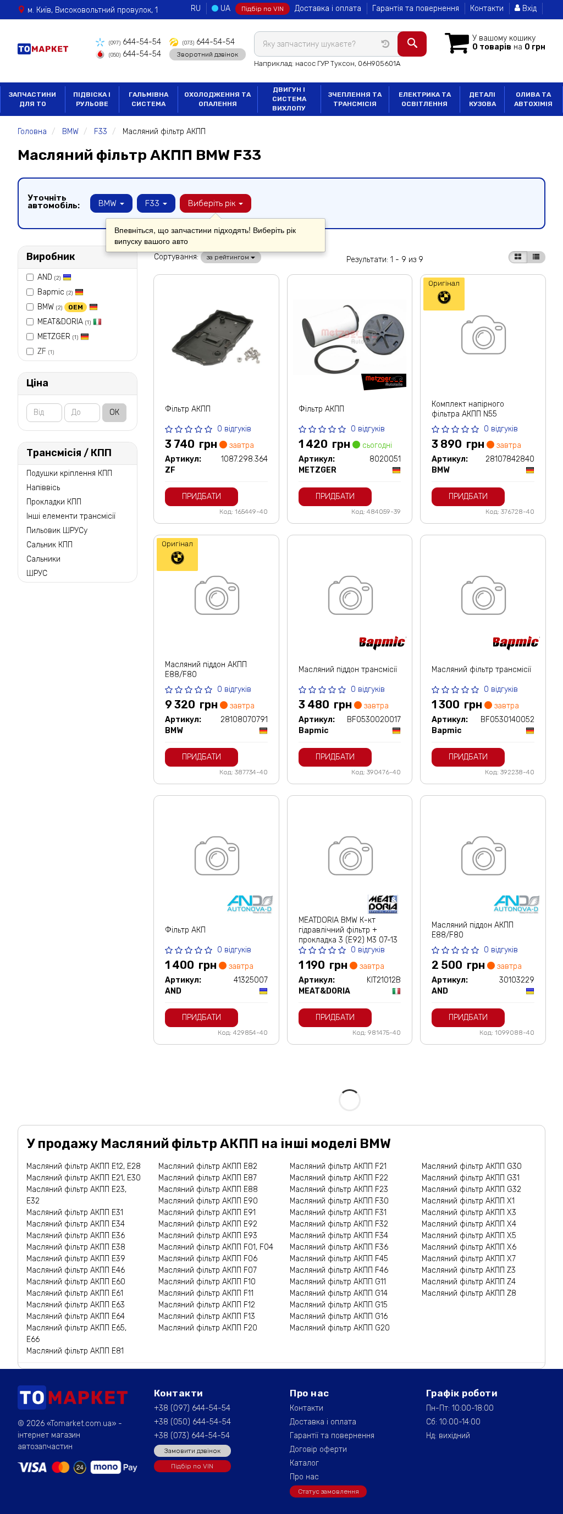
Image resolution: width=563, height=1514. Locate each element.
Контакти (487, 8)
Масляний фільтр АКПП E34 (75, 1224)
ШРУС (36, 573)
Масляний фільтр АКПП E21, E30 (83, 1178)
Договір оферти (318, 1449)
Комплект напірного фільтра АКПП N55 (468, 409)
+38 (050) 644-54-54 (192, 1422)
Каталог (304, 1463)
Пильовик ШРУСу (56, 530)
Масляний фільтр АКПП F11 (205, 1293)
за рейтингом (229, 257)
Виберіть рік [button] (213, 203)
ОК (114, 412)
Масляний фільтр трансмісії (481, 669)
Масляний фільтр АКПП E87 (207, 1178)
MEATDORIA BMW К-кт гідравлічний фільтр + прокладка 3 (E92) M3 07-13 (348, 930)
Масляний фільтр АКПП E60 (75, 1281)
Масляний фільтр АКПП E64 (75, 1316)
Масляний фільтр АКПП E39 (75, 1258)
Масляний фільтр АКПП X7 (469, 1258)
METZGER (57, 336)
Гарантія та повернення (415, 8)
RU (196, 8)
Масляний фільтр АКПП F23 (339, 1189)
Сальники (43, 559)
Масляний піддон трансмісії (348, 669)
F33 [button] (153, 203)
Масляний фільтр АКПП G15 (339, 1305)
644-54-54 (135, 42)
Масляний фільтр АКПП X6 (469, 1247)
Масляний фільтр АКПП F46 (339, 1270)
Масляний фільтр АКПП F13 (206, 1316)
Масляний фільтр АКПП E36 (75, 1235)
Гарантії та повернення (332, 1435)
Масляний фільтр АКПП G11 (338, 1281)
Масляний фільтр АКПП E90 (208, 1201)
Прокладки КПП (53, 502)
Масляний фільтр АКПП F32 (339, 1224)
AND (48, 277)
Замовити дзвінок (192, 1451)
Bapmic (55, 292)
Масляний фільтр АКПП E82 (207, 1166)
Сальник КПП (49, 545)
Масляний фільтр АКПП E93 (207, 1235)
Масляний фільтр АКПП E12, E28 (83, 1166)
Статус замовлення (328, 1491)
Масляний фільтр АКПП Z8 (469, 1293)
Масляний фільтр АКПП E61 (74, 1293)
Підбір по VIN (262, 9)
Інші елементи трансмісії (70, 516)
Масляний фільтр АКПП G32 (471, 1189)
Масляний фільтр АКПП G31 (471, 1178)
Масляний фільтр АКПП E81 (75, 1351)
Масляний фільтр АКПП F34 (339, 1235)
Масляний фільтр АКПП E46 (75, 1270)
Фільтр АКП (185, 930)
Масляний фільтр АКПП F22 (339, 1178)
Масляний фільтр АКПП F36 (339, 1247)
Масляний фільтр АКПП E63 (75, 1305)
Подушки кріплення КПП (69, 473)
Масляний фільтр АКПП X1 (468, 1201)
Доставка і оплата (328, 8)
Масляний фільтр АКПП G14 (339, 1293)
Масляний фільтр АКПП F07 (207, 1270)
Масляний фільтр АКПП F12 (206, 1305)
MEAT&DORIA (64, 321)
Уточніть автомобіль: (53, 201)
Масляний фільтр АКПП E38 (75, 1247)
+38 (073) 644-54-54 (192, 1435)
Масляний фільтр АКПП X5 (469, 1235)
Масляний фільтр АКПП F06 (207, 1258)
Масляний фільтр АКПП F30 (339, 1201)
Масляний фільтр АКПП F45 (339, 1258)
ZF (45, 351)
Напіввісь (43, 487)
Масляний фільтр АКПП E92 (207, 1224)
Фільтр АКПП (188, 409)
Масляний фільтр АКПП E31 (74, 1212)
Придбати (201, 496)
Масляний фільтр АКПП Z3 (469, 1270)
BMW (60, 307)
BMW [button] (108, 203)
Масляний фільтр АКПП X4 (469, 1224)
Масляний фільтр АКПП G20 (340, 1328)
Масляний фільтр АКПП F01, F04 (215, 1247)
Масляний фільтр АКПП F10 (207, 1281)
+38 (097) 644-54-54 (192, 1408)
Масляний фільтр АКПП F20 (207, 1328)
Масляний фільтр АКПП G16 (339, 1316)
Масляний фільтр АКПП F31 (338, 1212)
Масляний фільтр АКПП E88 (208, 1189)
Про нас (304, 1477)
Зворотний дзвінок (207, 54)
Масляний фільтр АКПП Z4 (469, 1281)
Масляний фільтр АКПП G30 (472, 1166)
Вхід (528, 8)
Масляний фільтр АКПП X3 (469, 1212)
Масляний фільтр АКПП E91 (207, 1212)
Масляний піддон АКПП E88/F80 (206, 669)
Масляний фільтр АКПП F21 (338, 1166)
